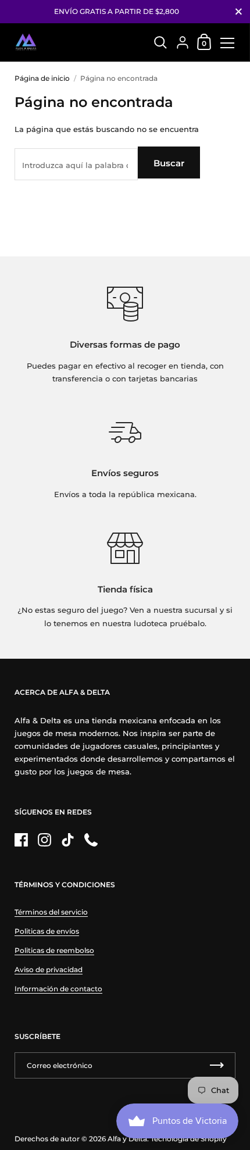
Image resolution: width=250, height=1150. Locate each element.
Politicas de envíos (47, 931)
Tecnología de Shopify (189, 1138)
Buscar (168, 163)
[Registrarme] (217, 1065)
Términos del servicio (51, 912)
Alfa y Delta (127, 1138)
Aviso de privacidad (49, 969)
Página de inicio (42, 78)
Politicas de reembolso (54, 950)
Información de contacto (58, 988)
